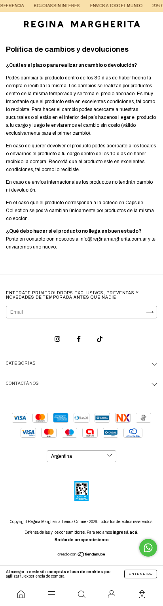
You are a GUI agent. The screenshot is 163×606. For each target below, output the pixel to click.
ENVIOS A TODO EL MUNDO (113, 6)
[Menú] (51, 594)
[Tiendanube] (81, 555)
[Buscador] (81, 594)
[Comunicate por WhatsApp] (148, 548)
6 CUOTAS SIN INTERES (54, 6)
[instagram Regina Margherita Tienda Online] (58, 339)
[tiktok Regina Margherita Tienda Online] (100, 339)
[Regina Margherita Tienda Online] (21, 594)
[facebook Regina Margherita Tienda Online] (79, 339)
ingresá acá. (125, 532)
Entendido (141, 574)
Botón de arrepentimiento (82, 540)
